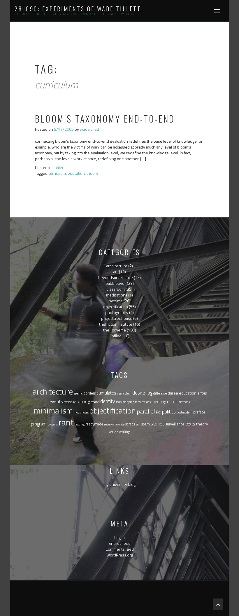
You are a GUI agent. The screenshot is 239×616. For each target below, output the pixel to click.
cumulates (106, 393)
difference (160, 393)
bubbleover (116, 283)
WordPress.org (119, 555)
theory (92, 173)
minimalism (53, 410)
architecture (116, 266)
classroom (116, 289)
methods (184, 401)
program (39, 423)
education (76, 173)
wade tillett (89, 129)
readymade (94, 424)
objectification (115, 306)
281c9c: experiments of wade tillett (78, 9)
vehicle (113, 432)
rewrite (119, 424)
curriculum (57, 173)
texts (190, 423)
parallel (146, 411)
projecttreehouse (116, 318)
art (115, 271)
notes (85, 412)
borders (89, 393)
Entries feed (120, 543)
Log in (119, 537)
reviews (109, 424)
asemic (78, 393)
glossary (93, 401)
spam (145, 424)
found (81, 401)
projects (53, 424)
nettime (116, 301)
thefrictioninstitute (115, 324)
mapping (128, 401)
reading (80, 424)
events (56, 401)
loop (119, 401)
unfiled (58, 167)
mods (77, 412)
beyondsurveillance (115, 277)
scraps (130, 424)
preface (199, 412)
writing (124, 431)
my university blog (119, 484)
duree (173, 393)
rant (66, 422)
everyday (69, 401)
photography (116, 312)
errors (202, 393)
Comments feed (120, 549)
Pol (158, 412)
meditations (116, 295)
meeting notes (165, 401)
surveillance (175, 424)
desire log (142, 393)
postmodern (184, 412)
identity (107, 401)
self (138, 424)
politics (169, 411)
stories (158, 423)
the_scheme (114, 330)
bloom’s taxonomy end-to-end (105, 118)
